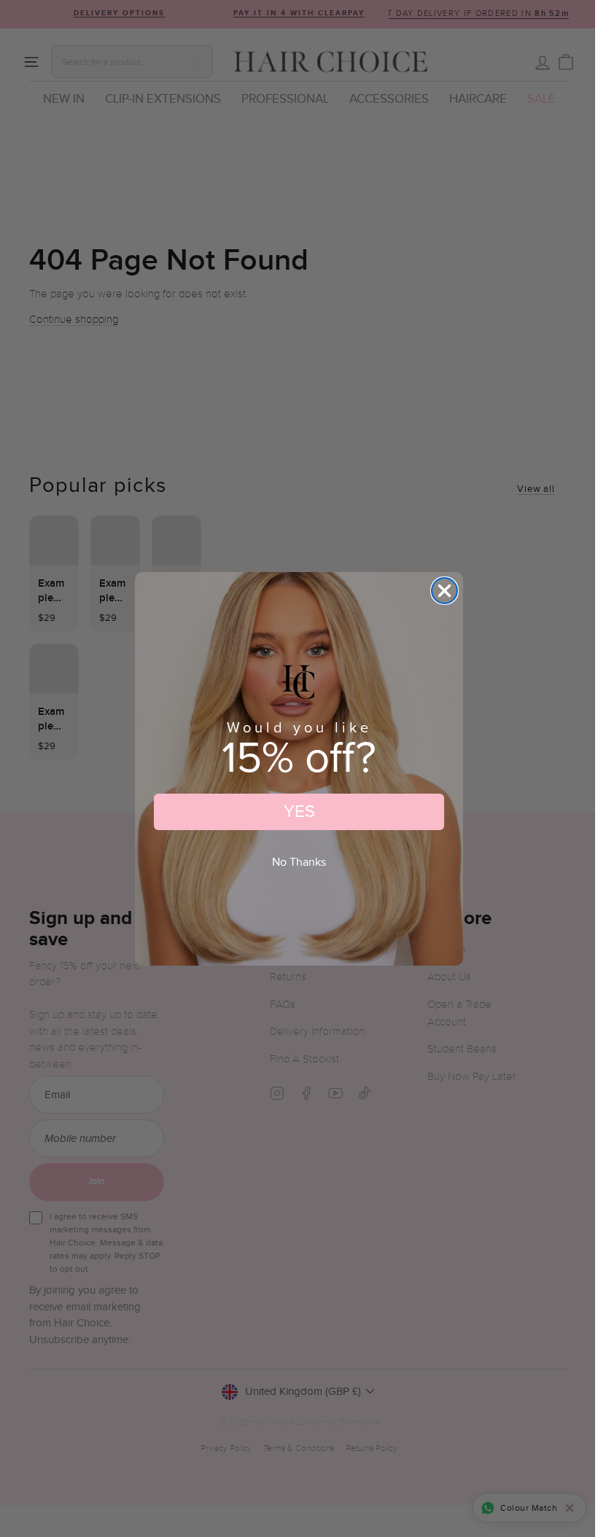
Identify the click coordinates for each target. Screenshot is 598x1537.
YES (299, 812)
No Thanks (299, 862)
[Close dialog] (444, 590)
